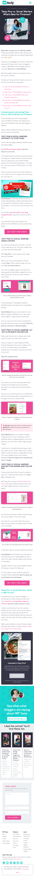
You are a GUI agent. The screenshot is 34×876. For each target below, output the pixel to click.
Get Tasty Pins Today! (17, 232)
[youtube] (7, 862)
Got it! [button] (17, 872)
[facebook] (4, 862)
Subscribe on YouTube (17, 186)
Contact (4, 838)
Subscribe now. (18, 859)
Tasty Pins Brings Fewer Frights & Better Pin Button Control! (16, 755)
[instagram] (14, 862)
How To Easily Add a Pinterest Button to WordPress (28, 753)
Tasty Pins (15, 838)
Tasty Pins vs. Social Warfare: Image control (17, 92)
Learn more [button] (25, 869)
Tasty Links (15, 841)
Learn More (17, 676)
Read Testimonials (17, 719)
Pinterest (25, 842)
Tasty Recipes (16, 834)
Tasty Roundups (17, 836)
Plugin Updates (6, 843)
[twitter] (18, 862)
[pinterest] (11, 862)
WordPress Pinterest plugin (12, 149)
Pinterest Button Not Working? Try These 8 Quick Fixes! (6, 754)
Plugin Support (6, 841)
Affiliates (4, 836)
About (3, 834)
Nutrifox (15, 843)
